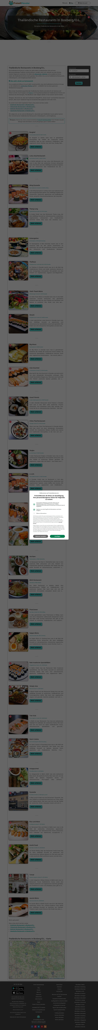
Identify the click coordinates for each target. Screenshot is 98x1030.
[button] (49, 513)
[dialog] (49, 515)
